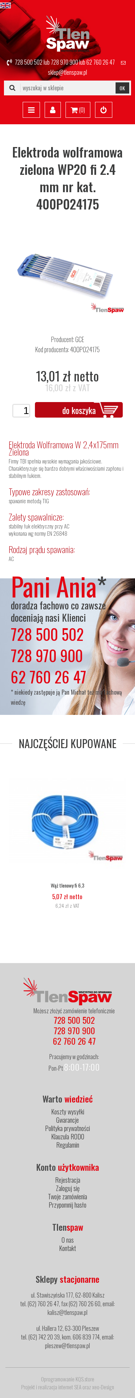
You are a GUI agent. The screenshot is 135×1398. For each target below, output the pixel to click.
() (81, 109)
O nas (68, 1239)
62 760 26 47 (100, 62)
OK (122, 88)
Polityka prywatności (67, 1128)
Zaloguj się (68, 1188)
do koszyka (79, 410)
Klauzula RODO (67, 1136)
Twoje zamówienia (67, 1196)
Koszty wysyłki (67, 1111)
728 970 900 (64, 62)
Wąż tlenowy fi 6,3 (67, 885)
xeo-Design (103, 1387)
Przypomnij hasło (67, 1204)
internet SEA (69, 1387)
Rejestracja (67, 1180)
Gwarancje (67, 1120)
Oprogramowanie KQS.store (67, 1379)
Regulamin (67, 1144)
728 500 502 (28, 62)
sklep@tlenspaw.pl (67, 72)
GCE (79, 339)
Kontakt (67, 1248)
